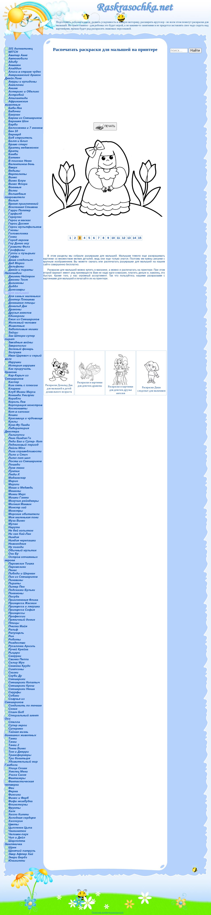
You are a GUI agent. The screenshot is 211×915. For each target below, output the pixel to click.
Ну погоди (16, 547)
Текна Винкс (17, 748)
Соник (12, 708)
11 (118, 238)
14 (134, 238)
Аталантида (18, 98)
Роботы (14, 639)
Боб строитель (20, 137)
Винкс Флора (17, 183)
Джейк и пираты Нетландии (19, 271)
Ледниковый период (23, 444)
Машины (14, 490)
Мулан (13, 523)
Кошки (13, 415)
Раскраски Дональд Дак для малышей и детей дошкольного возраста (59, 388)
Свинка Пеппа (18, 659)
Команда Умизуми (21, 395)
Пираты (14, 583)
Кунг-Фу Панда (19, 424)
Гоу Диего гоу (18, 243)
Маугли (13, 484)
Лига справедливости (25, 451)
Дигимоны (16, 283)
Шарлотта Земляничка (15, 842)
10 (113, 238)
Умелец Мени (18, 771)
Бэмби (13, 154)
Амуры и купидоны (22, 81)
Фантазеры (17, 778)
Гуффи (13, 256)
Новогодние (17, 543)
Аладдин (14, 68)
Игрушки (14, 362)
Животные (16, 325)
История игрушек (21, 365)
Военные (14, 187)
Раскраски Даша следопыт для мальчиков (151, 389)
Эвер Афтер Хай (20, 854)
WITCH (13, 51)
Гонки (12, 236)
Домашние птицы (21, 302)
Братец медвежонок (23, 147)
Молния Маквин (19, 504)
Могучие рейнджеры (23, 500)
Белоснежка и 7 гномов (25, 127)
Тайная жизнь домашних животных (20, 733)
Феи (11, 788)
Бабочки (14, 111)
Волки (13, 190)
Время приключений (23, 203)
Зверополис (17, 345)
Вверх (12, 167)
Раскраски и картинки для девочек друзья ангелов (120, 390)
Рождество (16, 642)
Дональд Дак (17, 306)
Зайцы (13, 332)
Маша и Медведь (20, 487)
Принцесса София (21, 609)
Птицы (13, 623)
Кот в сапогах (18, 411)
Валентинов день (21, 164)
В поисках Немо (20, 160)
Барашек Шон (18, 121)
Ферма (13, 791)
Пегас (12, 570)
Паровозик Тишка (21, 563)
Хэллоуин (15, 821)
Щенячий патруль (21, 850)
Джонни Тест (18, 279)
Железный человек (22, 322)
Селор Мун (16, 662)
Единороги (16, 316)
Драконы (14, 309)
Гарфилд (15, 213)
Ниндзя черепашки (22, 540)
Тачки (12, 741)
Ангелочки (16, 84)
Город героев (18, 240)
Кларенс (14, 388)
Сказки (13, 672)
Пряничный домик (21, 619)
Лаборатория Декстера (17, 429)
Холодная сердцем (22, 817)
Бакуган (14, 114)
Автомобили (18, 58)
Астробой (16, 94)
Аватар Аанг (17, 55)
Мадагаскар (17, 477)
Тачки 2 (13, 745)
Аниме (13, 88)
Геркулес (15, 216)
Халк (11, 811)
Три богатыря (19, 758)
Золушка (14, 352)
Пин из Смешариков (23, 576)
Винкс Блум (17, 180)
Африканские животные (16, 103)
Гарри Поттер (19, 210)
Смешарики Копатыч (24, 682)
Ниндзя (13, 537)
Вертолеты (17, 174)
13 (129, 238)
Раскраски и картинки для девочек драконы (89, 384)
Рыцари (14, 652)
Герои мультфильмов (24, 226)
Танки (12, 738)
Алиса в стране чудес (24, 71)
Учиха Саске (17, 774)
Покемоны (15, 593)
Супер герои (17, 725)
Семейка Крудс (19, 665)
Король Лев (16, 401)
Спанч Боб (16, 712)
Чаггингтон (17, 830)
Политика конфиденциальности (107, 912)
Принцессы (16, 613)
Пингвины (15, 580)
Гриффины (16, 249)
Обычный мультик (22, 550)
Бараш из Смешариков (25, 117)
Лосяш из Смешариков (25, 461)
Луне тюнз (16, 467)
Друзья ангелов (19, 312)
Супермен (15, 728)
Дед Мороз (16, 263)
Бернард (14, 134)
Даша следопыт (20, 259)
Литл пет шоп (19, 457)
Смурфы (14, 692)
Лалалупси (16, 434)
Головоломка (18, 233)
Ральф (13, 629)
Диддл (13, 286)
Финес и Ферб (18, 797)
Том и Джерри (18, 751)
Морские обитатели (24, 514)
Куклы (13, 421)
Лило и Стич (18, 454)
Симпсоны (16, 669)
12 (123, 238)
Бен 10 (13, 131)
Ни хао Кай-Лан (19, 533)
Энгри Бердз (17, 857)
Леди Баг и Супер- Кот (25, 441)
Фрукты (14, 807)
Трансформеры (19, 755)
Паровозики (17, 566)
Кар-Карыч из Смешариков (16, 377)
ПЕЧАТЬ (109, 126)
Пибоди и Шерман (21, 573)
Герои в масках (19, 220)
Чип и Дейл (16, 837)
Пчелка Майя (17, 626)
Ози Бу (13, 553)
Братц (13, 150)
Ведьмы (14, 170)
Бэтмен (14, 157)
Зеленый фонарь (20, 349)
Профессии (16, 616)
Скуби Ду (15, 675)
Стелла (14, 722)
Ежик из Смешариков (23, 319)
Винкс (12, 177)
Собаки (13, 695)
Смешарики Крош (21, 685)
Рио (11, 636)
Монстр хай (17, 507)
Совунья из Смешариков (15, 700)
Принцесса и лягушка (24, 606)
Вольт (13, 200)
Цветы (13, 824)
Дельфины (16, 266)
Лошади (14, 464)
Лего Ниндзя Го (19, 438)
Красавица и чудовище (25, 418)
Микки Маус (17, 494)
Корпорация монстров (25, 405)
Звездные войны (20, 342)
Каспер (13, 382)
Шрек (12, 847)
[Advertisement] (104, 87)
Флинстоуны (18, 804)
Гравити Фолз (19, 246)
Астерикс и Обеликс (23, 91)
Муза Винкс (16, 520)
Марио (13, 481)
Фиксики (14, 794)
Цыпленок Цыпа (20, 827)
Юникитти (16, 860)
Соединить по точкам (25, 705)
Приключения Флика (23, 599)
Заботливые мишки (23, 329)
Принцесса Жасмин (22, 603)
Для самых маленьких (24, 296)
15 (139, 238)
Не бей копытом (20, 530)
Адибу (13, 61)
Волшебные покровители (15, 195)
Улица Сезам (17, 768)
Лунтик (14, 471)
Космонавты (17, 408)
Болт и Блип (18, 141)
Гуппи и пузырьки (21, 253)
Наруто (14, 527)
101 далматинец (20, 48)
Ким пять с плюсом (23, 385)
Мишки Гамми (18, 497)
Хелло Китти (18, 814)
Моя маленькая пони (23, 517)
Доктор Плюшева (21, 299)
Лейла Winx (16, 448)
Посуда (13, 596)
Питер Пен (16, 586)
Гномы (13, 230)
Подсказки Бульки (21, 590)
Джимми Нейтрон (21, 276)
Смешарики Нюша (21, 689)
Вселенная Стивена (23, 207)
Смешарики (16, 679)
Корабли (14, 398)
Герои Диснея (18, 223)
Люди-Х (14, 474)
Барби (13, 124)
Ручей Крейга (18, 649)
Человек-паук (18, 834)
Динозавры (16, 289)
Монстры (15, 510)
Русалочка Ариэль (21, 646)
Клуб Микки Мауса (21, 391)
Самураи (14, 656)
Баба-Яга (15, 108)
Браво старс (18, 144)
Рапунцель (16, 632)
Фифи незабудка (20, 801)
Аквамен (14, 65)
